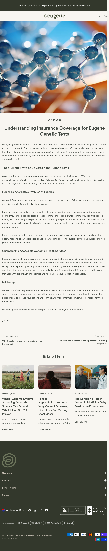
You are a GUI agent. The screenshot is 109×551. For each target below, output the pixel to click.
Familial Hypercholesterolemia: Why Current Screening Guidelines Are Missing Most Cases (53, 406)
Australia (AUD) (14, 510)
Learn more (8, 429)
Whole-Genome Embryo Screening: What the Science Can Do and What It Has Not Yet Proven (17, 406)
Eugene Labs (13, 536)
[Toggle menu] (3, 16)
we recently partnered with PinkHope (35, 212)
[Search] (99, 16)
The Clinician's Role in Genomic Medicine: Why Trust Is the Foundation (90, 402)
